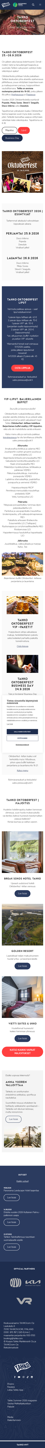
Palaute (10, 1407)
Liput (23, 130)
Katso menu (22, 771)
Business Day (12, 138)
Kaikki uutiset (22, 1181)
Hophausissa (17, 95)
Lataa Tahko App (15, 1390)
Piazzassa (30, 95)
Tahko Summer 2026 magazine (22, 1401)
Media (10, 1417)
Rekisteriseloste (11, 1348)
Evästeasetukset (22, 745)
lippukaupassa (10, 438)
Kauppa (11, 1387)
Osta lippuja (22, 646)
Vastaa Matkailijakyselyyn (19, 1404)
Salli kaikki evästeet (22, 731)
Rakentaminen (14, 1420)
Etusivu (10, 1384)
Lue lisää (22, 893)
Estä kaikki (22, 738)
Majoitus (9, 130)
